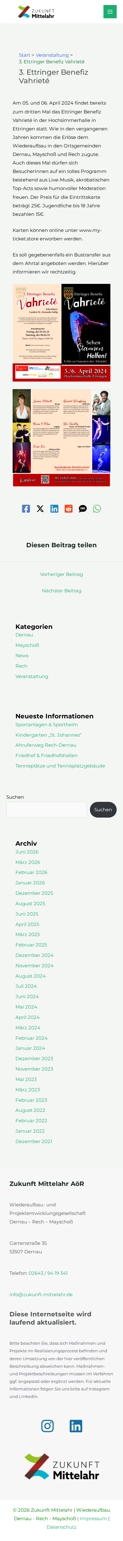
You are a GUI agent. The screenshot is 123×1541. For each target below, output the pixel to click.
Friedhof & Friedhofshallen (46, 755)
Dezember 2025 (34, 893)
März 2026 (27, 862)
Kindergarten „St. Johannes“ (48, 735)
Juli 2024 (26, 986)
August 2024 (30, 976)
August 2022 (30, 1110)
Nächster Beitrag (61, 591)
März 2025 (27, 934)
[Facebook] (26, 509)
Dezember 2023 (34, 1058)
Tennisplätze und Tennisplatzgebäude (60, 766)
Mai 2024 (26, 1007)
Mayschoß (27, 645)
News (21, 655)
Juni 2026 (26, 852)
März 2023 (27, 1090)
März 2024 (27, 1028)
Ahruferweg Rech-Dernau (45, 745)
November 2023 (34, 1069)
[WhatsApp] (97, 509)
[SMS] (83, 509)
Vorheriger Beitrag (61, 574)
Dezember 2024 (34, 955)
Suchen (15, 797)
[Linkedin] (54, 509)
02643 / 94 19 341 (48, 1273)
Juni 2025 (26, 914)
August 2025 (30, 903)
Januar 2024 (30, 1048)
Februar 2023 (31, 1100)
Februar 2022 (31, 1121)
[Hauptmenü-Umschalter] (110, 11)
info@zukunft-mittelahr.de (41, 1294)
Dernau (24, 635)
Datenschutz (62, 1527)
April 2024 (27, 1017)
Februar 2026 (31, 872)
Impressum (93, 1518)
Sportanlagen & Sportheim (46, 724)
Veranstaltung (31, 676)
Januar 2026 (30, 883)
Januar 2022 (30, 1131)
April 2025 (27, 924)
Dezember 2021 (33, 1141)
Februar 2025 (31, 945)
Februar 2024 (31, 1038)
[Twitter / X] (40, 509)
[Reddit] (69, 509)
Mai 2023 (26, 1079)
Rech (21, 666)
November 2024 (34, 966)
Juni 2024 (27, 996)
